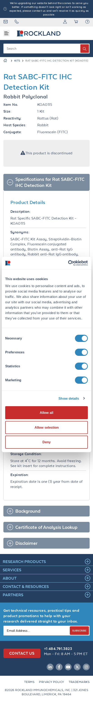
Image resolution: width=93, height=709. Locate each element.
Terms (29, 682)
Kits (17, 60)
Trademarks (79, 682)
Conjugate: (12, 132)
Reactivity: (12, 118)
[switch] (81, 352)
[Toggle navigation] (6, 33)
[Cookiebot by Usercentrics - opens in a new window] (68, 263)
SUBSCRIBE (79, 630)
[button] (87, 22)
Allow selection (47, 427)
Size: (7, 111)
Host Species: (14, 125)
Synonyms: (20, 232)
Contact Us (22, 653)
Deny (46, 442)
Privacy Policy (51, 682)
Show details (68, 398)
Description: (20, 211)
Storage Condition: (26, 454)
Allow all (46, 412)
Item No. (10, 104)
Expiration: (19, 475)
